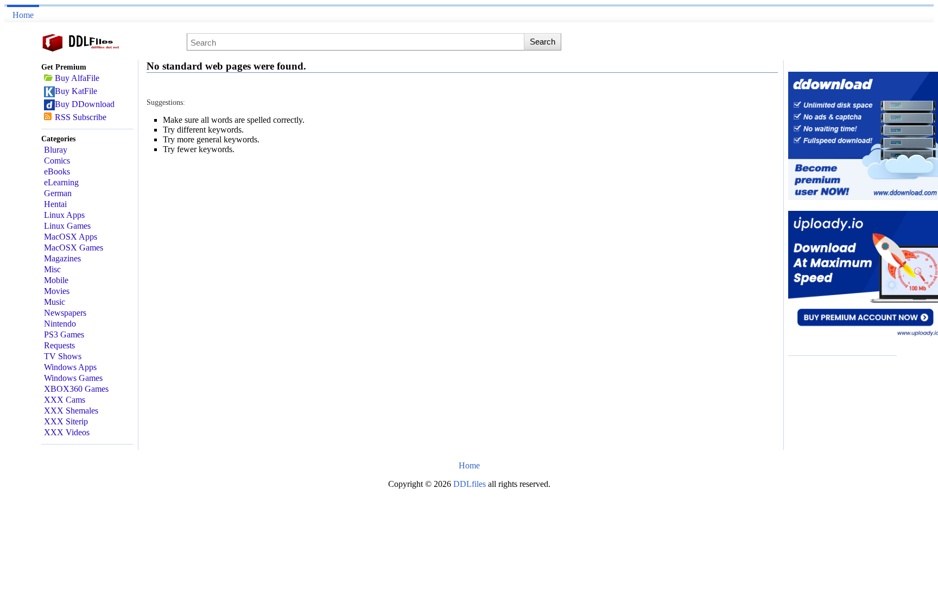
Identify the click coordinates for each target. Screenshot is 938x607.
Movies (56, 291)
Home (23, 15)
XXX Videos (67, 432)
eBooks (57, 171)
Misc (52, 269)
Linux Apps (64, 215)
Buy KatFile (76, 91)
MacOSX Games (73, 247)
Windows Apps (70, 367)
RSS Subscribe (80, 117)
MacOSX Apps (70, 236)
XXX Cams (64, 399)
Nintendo (60, 323)
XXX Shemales (71, 410)
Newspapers (65, 312)
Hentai (55, 204)
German (58, 193)
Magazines (62, 258)
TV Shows (62, 356)
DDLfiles (470, 484)
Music (54, 301)
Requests (59, 345)
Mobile (56, 280)
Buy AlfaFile (77, 78)
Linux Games (67, 225)
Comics (57, 160)
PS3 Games (64, 334)
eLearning (61, 182)
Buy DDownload (85, 104)
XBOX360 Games (76, 388)
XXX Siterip (66, 421)
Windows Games (73, 378)
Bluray (55, 149)
